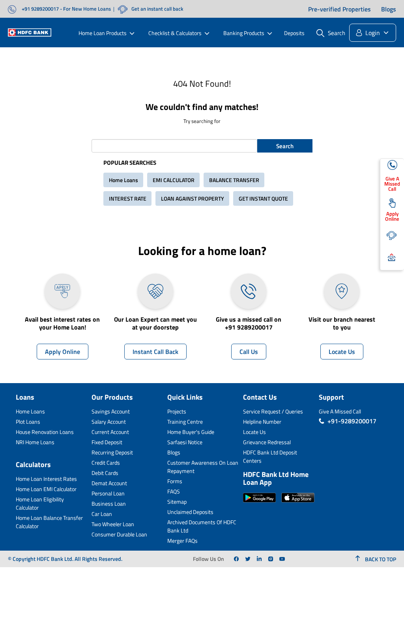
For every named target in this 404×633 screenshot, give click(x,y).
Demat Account (109, 483)
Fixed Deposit (107, 442)
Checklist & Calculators (175, 33)
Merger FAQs (182, 540)
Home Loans (123, 180)
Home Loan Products (103, 33)
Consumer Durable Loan (119, 534)
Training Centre (185, 421)
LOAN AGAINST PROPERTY (192, 198)
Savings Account (111, 411)
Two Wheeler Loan (113, 524)
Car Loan (102, 514)
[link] (236, 559)
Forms (174, 481)
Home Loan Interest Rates (46, 479)
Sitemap (177, 501)
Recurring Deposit (112, 452)
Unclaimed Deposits (190, 512)
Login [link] (372, 32)
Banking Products (243, 33)
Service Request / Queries (273, 411)
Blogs (388, 9)
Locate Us (342, 351)
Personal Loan (108, 493)
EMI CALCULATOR (174, 180)
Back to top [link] (380, 559)
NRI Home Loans (35, 442)
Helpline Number (262, 421)
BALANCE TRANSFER (234, 180)
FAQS (173, 491)
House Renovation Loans (45, 432)
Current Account (110, 432)
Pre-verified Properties (339, 9)
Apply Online (62, 351)
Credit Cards (106, 462)
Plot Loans (28, 421)
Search (285, 146)
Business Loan (109, 503)
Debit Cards (105, 473)
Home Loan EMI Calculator (46, 489)
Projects (176, 411)
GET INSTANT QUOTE (263, 198)
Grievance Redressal (267, 442)
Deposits (294, 33)
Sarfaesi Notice (184, 442)
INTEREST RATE (127, 198)
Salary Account (109, 421)
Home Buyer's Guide (190, 432)
